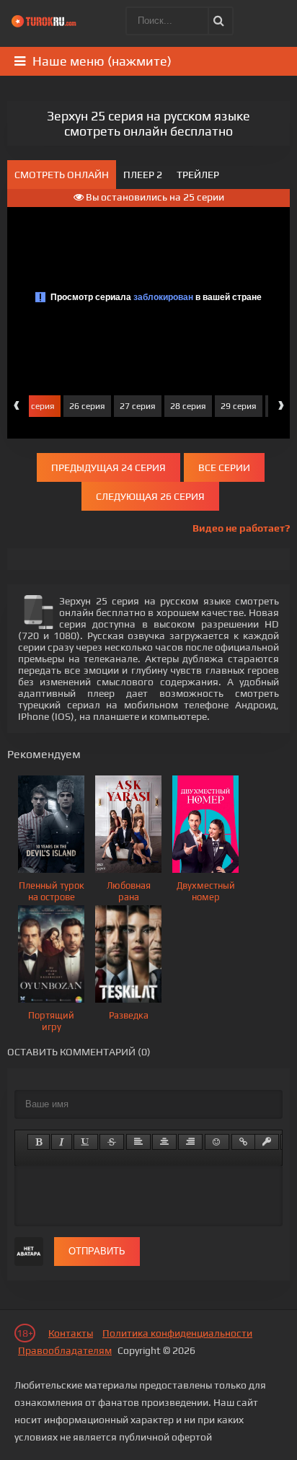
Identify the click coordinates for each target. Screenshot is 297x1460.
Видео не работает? (241, 528)
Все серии (224, 467)
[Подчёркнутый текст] (86, 1142)
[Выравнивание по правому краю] (190, 1142)
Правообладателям (65, 1350)
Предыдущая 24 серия (108, 467)
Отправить (96, 1251)
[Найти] (218, 20)
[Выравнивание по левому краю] (138, 1142)
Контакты (70, 1333)
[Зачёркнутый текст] (111, 1142)
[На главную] (47, 21)
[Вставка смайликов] (217, 1142)
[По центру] (164, 1142)
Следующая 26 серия (150, 496)
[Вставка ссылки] (243, 1142)
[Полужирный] (38, 1142)
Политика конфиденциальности (177, 1333)
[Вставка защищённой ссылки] (266, 1142)
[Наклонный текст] (61, 1142)
